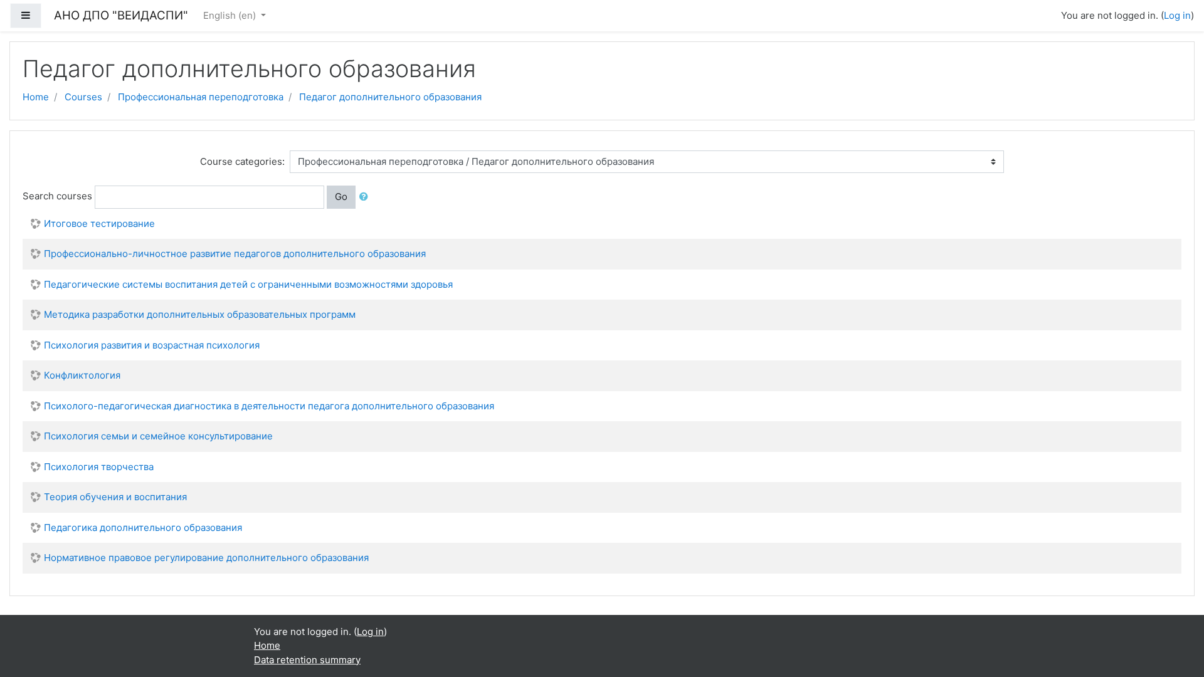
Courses (83, 97)
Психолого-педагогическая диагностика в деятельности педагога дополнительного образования (269, 406)
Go (341, 196)
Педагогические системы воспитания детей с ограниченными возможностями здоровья (248, 284)
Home (36, 97)
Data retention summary (307, 660)
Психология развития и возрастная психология (152, 345)
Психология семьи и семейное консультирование (158, 436)
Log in (1177, 15)
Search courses (57, 196)
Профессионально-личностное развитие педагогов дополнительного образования (235, 254)
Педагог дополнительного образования (390, 97)
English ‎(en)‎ (230, 15)
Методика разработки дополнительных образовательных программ (200, 314)
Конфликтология (82, 375)
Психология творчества (99, 467)
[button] (366, 197)
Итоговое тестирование (99, 223)
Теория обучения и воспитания (115, 497)
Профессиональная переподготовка (200, 97)
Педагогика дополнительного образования (143, 527)
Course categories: (242, 161)
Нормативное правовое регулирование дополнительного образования (206, 558)
